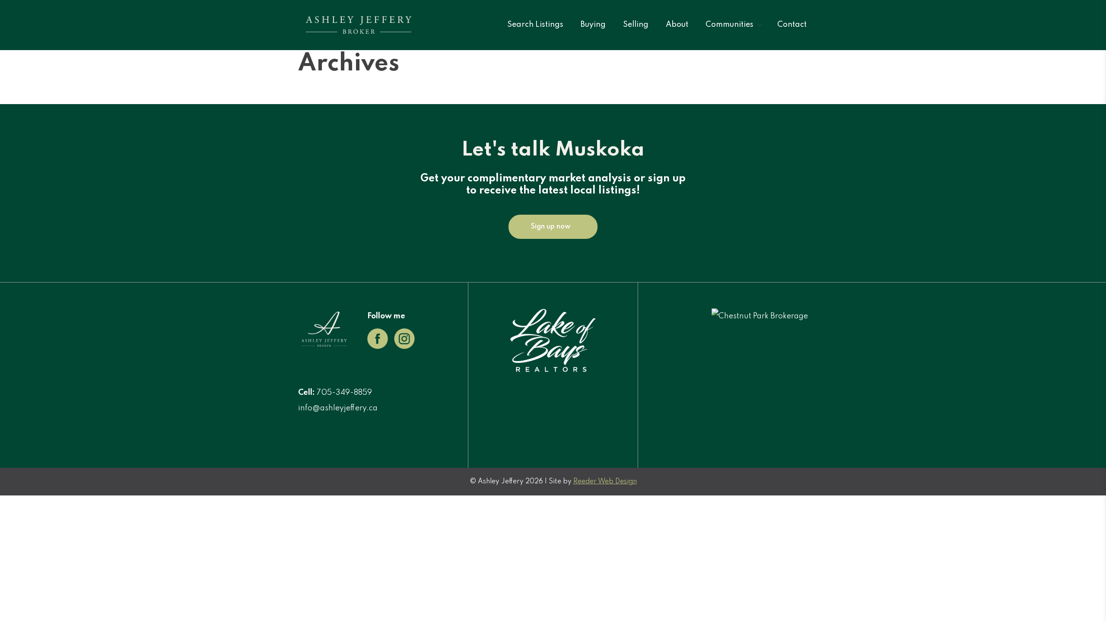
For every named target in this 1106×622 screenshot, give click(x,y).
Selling (635, 25)
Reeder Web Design (605, 481)
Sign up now (551, 226)
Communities (729, 25)
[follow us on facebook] (377, 347)
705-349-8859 (344, 393)
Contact (792, 25)
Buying (593, 25)
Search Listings (535, 25)
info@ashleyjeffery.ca (338, 408)
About (677, 25)
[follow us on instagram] (404, 347)
